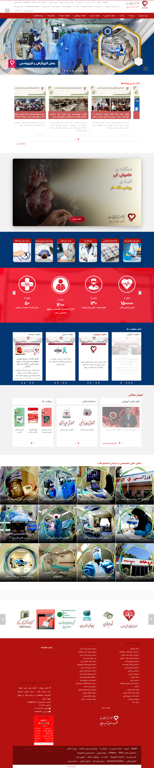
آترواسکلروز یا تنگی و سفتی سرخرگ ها (33, 432)
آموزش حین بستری (67, 429)
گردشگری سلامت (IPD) (39, 2)
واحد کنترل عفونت (133, 689)
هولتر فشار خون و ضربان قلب (19, 499)
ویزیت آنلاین (53, 2)
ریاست (122, 15)
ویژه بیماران (143, 15)
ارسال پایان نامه (18, 6)
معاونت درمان (94, 15)
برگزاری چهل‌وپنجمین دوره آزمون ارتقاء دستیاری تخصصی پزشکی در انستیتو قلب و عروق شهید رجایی (77, 115)
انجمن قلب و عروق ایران (88, 680)
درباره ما (132, 15)
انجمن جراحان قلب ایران (88, 655)
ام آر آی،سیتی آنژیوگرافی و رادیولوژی (58, 574)
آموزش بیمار (56, 6)
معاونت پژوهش (99, 334)
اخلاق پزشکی (46, 6)
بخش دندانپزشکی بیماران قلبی (96, 576)
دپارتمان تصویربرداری (132, 667)
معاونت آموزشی (109, 15)
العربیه (99, 2)
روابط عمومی (18, 2)
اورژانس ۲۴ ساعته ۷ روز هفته (135, 499)
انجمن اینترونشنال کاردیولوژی (86, 664)
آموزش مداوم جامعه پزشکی (87, 689)
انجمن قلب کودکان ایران (88, 661)
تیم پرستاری (135, 538)
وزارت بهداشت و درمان (88, 699)
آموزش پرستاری (134, 699)
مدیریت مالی (134, 680)
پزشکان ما (79, 2)
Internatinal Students (32, 6)
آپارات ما (76, 6)
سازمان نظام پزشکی (89, 696)
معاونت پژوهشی (79, 15)
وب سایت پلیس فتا (89, 658)
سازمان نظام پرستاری (89, 693)
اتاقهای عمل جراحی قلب (57, 538)
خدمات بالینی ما (89, 2)
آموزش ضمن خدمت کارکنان (87, 652)
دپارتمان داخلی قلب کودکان (130, 655)
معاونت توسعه (64, 15)
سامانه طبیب (18, 11)
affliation (27, 2)
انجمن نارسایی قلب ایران (88, 649)
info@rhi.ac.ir (32, 702)
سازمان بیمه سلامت (89, 686)
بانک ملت (135, 702)
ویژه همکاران (38, 15)
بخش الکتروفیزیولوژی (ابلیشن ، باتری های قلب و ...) (19, 536)
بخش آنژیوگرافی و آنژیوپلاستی (58, 499)
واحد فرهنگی (134, 649)
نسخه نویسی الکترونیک (112, 6)
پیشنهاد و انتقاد (66, 6)
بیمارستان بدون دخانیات (66, 2)
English (105, 2)
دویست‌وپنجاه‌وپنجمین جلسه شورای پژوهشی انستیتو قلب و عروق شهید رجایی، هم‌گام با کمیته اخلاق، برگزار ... (34, 117)
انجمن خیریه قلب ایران (88, 667)
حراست (136, 686)
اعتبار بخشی (135, 677)
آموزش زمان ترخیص (87, 429)
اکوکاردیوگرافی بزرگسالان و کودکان (96, 499)
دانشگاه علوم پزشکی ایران (87, 677)
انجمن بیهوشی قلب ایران (88, 674)
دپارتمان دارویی (134, 674)
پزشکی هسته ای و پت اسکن (19, 576)
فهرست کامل (106, 708)
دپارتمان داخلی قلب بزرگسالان (129, 652)
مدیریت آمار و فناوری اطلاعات (129, 683)
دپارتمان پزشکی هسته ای (130, 664)
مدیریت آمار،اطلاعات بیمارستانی (86, 683)
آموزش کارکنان (28, 11)
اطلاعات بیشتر (77, 219)
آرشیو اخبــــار (20, 143)
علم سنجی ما (99, 6)
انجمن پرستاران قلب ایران (87, 671)
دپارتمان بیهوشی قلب (132, 661)
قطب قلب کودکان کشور (131, 693)
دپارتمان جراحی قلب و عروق (129, 658)
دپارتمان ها (51, 15)
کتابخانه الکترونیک (86, 6)
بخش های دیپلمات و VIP (96, 538)
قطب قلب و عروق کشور (131, 696)
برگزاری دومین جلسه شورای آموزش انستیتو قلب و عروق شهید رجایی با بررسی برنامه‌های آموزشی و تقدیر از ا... (119, 117)
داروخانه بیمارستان (135, 576)
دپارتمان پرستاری (133, 671)
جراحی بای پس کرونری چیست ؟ (46, 432)
